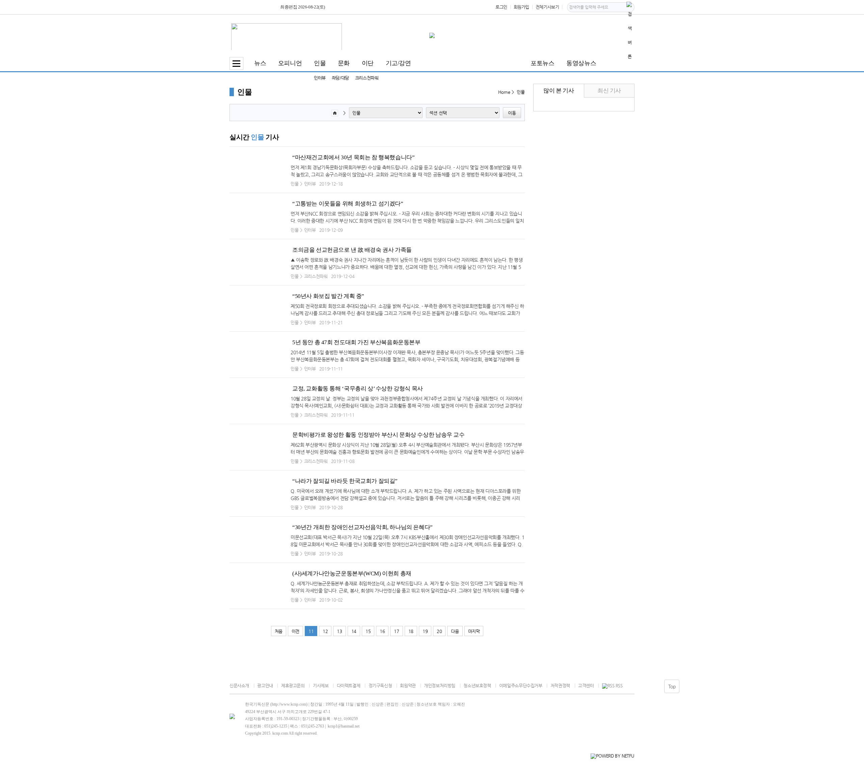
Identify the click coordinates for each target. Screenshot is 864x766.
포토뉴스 (542, 63)
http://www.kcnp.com (289, 704)
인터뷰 (320, 77)
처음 (278, 631)
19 (425, 631)
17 (396, 631)
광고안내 (265, 685)
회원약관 (407, 685)
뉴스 (260, 63)
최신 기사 (609, 90)
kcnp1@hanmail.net (343, 726)
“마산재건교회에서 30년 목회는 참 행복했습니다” (353, 157)
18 (410, 631)
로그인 (501, 6)
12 (325, 631)
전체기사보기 (547, 6)
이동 (512, 112)
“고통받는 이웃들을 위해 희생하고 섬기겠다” (347, 203)
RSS (619, 685)
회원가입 (521, 6)
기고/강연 (398, 63)
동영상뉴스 (581, 63)
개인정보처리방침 (439, 685)
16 (382, 631)
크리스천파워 (367, 77)
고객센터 (586, 685)
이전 (295, 631)
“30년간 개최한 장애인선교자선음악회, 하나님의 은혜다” (362, 527)
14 (353, 631)
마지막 (474, 631)
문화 (344, 63)
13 (339, 631)
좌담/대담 (340, 77)
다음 (455, 631)
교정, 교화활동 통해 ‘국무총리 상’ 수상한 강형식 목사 (357, 388)
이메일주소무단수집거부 (520, 685)
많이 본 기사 (558, 90)
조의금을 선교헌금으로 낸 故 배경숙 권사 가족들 (352, 250)
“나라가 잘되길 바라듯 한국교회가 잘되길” (345, 481)
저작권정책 (560, 685)
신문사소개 (239, 685)
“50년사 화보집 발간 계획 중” (328, 296)
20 (439, 631)
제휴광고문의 (292, 685)
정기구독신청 (380, 685)
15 (368, 631)
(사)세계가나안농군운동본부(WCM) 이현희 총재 (351, 573)
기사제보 (320, 685)
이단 (368, 63)
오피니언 (290, 63)
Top (672, 686)
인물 (320, 63)
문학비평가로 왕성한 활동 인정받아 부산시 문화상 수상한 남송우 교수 (378, 435)
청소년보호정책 (477, 685)
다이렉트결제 (348, 685)
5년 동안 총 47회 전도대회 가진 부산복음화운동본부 (356, 342)
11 (311, 631)
